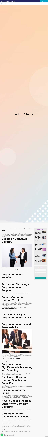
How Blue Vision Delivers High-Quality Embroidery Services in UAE (38, 244)
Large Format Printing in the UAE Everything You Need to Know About (38, 255)
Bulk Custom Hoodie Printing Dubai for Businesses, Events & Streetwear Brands (38, 249)
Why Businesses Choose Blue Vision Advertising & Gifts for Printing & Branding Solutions (38, 238)
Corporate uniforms (4, 269)
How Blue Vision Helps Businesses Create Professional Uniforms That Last (38, 232)
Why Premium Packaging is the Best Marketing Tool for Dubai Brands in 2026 (38, 261)
